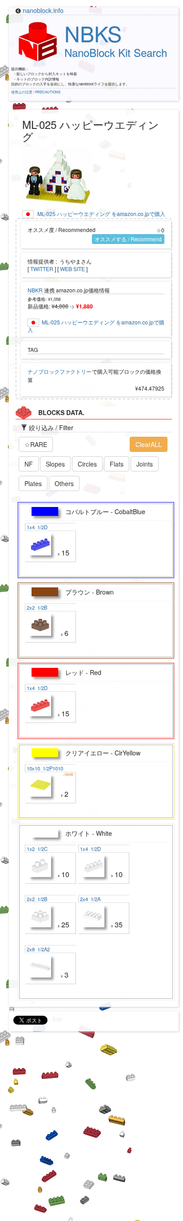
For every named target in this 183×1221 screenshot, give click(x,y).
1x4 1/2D (36, 527)
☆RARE (35, 444)
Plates (33, 483)
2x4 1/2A (89, 898)
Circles (87, 463)
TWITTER (41, 268)
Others (64, 483)
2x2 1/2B (36, 607)
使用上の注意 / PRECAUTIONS (35, 91)
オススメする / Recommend (128, 239)
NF (28, 463)
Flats (116, 463)
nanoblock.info (43, 10)
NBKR (35, 290)
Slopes (55, 463)
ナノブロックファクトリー (60, 371)
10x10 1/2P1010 (44, 768)
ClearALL (148, 444)
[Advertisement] (91, 1129)
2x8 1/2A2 (37, 949)
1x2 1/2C (36, 848)
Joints (144, 463)
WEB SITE (72, 268)
